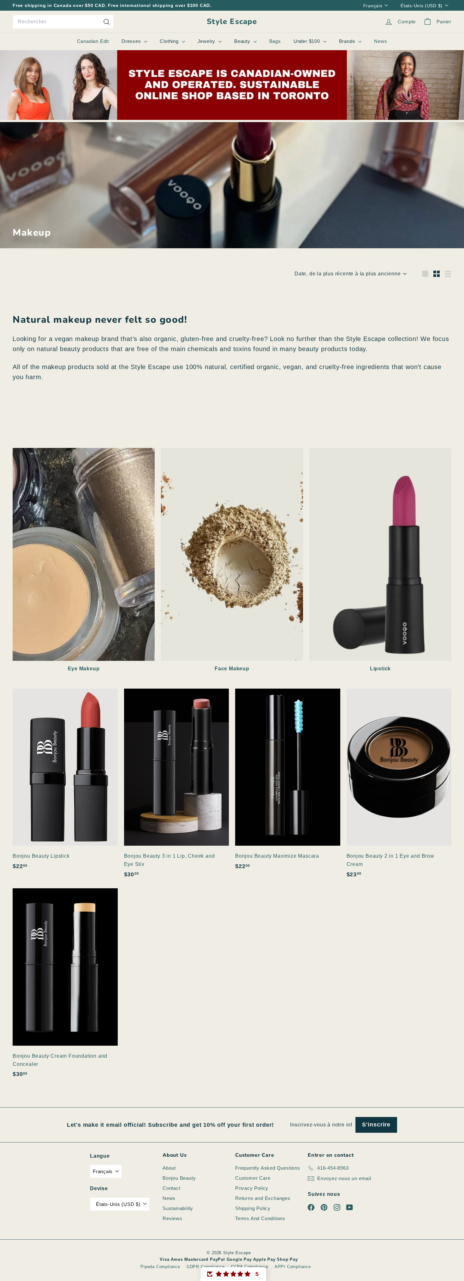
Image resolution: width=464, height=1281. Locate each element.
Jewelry (207, 41)
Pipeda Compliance (160, 1266)
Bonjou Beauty (179, 1178)
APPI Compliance (293, 1266)
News (380, 41)
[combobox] (63, 22)
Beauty (243, 41)
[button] (233, 1274)
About (169, 1168)
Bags (275, 41)
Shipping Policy (253, 1208)
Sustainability (178, 1208)
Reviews (172, 1218)
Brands (348, 41)
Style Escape (232, 21)
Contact (172, 1188)
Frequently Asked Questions (267, 1168)
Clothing (170, 41)
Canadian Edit (93, 41)
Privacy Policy (251, 1188)
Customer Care (252, 1178)
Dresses (132, 41)
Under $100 (308, 41)
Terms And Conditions (260, 1218)
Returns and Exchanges (262, 1198)
